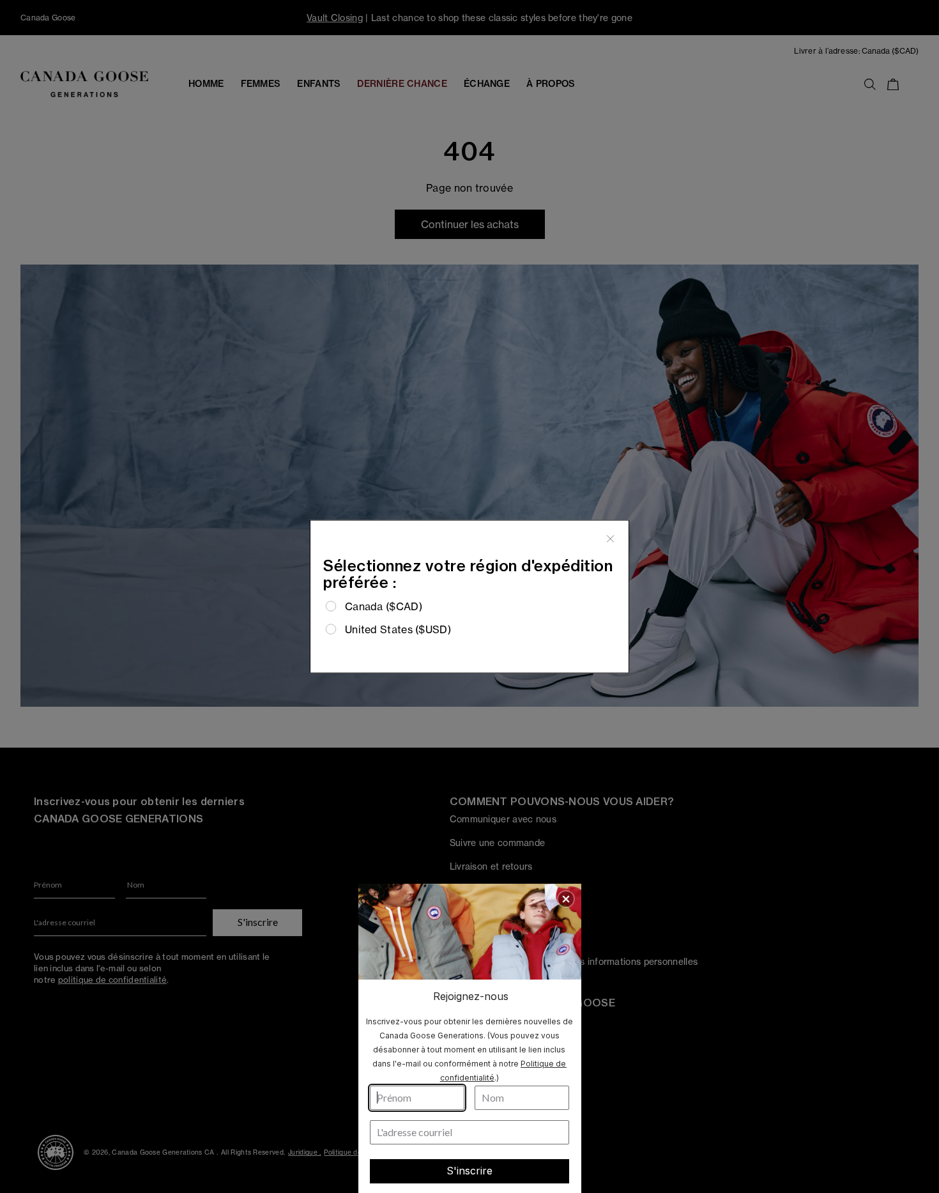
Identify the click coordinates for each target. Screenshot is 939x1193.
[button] (566, 899)
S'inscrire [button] (469, 1170)
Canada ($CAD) (383, 605)
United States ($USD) (398, 629)
